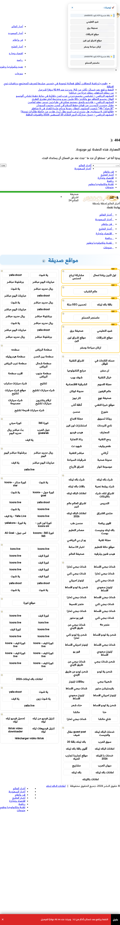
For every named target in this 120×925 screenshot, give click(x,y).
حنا (104, 712)
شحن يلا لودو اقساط (76, 587)
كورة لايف (43, 555)
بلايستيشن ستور (104, 688)
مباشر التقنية (76, 452)
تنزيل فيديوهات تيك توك (43, 730)
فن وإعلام (18, 40)
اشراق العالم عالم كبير (76, 505)
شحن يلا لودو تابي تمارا (76, 636)
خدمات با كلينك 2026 (104, 757)
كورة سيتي (15, 422)
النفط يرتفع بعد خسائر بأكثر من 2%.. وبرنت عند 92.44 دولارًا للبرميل (76, 89)
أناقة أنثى (76, 404)
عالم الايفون (104, 391)
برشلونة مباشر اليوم (15, 452)
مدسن (76, 411)
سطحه (15, 349)
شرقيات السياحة (76, 459)
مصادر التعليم (76, 530)
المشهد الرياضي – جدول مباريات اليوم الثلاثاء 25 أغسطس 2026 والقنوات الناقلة (70, 114)
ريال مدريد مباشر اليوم (43, 454)
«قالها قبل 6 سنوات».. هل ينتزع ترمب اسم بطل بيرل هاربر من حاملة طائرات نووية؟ (67, 111)
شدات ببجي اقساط (104, 566)
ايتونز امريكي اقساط (76, 644)
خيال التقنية (104, 377)
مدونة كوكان (77, 391)
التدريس (104, 503)
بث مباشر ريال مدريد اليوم (15, 431)
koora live (15, 502)
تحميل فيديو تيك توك (15, 720)
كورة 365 (43, 422)
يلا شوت (43, 274)
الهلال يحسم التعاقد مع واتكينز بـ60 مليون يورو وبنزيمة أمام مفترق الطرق (73, 99)
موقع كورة (29, 602)
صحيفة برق (76, 330)
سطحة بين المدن (43, 356)
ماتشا (76, 712)
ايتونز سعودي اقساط (104, 589)
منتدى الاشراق (105, 513)
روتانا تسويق (104, 418)
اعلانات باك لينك (105, 772)
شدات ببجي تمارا (76, 566)
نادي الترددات (104, 425)
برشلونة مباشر (15, 281)
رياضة (20, 60)
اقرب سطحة (15, 373)
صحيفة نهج (104, 398)
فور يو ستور (76, 617)
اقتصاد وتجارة (16, 53)
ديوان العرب (104, 765)
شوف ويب (76, 377)
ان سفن (104, 370)
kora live (15, 548)
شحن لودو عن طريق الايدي (76, 673)
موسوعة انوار (104, 466)
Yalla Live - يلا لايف (15, 516)
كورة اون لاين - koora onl (43, 524)
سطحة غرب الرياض (15, 363)
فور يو (76, 651)
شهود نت (76, 446)
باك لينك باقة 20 (76, 741)
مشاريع (76, 765)
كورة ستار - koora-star (15, 484)
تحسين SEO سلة (76, 304)
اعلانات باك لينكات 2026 (29, 679)
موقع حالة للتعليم (105, 546)
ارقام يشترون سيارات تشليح (43, 402)
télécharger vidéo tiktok (29, 738)
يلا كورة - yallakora (15, 522)
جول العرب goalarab (43, 431)
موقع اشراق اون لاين (77, 339)
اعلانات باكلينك (90, 779)
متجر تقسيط (76, 604)
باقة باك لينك (104, 304)
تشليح (43, 383)
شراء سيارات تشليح (43, 390)
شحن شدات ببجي (104, 661)
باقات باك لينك (76, 486)
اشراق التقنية (76, 360)
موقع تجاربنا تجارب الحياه (76, 757)
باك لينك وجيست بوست (105, 531)
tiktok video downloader (15, 730)
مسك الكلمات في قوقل (105, 362)
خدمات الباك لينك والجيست (105, 733)
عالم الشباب (90, 291)
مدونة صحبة (104, 459)
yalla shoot (15, 274)
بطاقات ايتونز (76, 681)
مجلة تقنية (104, 540)
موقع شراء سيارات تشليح (15, 392)
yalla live (29, 469)
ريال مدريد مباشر (43, 288)
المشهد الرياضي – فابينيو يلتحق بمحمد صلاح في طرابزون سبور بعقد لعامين (71, 102)
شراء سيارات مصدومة (15, 402)
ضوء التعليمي (104, 330)
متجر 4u (105, 624)
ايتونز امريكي (76, 580)
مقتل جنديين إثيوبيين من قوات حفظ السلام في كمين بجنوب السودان (75, 105)
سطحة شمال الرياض (43, 365)
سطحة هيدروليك (15, 356)
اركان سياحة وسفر (90, 347)
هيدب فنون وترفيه (104, 553)
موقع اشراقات (104, 337)
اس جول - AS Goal (15, 532)
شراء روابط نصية (104, 486)
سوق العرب (104, 741)
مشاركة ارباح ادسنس (76, 277)
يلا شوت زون (43, 698)
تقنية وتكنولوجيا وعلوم (11, 66)
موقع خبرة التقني (105, 404)
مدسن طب (76, 523)
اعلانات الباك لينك (76, 493)
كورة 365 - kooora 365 (43, 534)
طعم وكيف (104, 446)
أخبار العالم (17, 26)
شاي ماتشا (104, 718)
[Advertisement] (63, 126)
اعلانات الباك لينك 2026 (76, 515)
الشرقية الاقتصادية (76, 384)
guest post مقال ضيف (76, 733)
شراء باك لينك (105, 479)
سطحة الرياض (43, 349)
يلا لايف (29, 439)
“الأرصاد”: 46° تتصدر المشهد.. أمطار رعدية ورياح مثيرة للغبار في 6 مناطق (72, 108)
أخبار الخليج (17, 46)
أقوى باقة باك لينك (76, 748)
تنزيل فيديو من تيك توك (43, 720)
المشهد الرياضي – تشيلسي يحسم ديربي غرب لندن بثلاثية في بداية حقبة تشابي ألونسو (65, 95)
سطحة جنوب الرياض (43, 375)
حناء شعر (76, 705)
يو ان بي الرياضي (76, 540)
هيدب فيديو (76, 432)
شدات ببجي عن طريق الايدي (76, 626)
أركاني (104, 452)
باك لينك (76, 772)
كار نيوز (76, 398)
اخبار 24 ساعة (76, 546)
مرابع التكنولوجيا (76, 370)
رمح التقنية (104, 439)
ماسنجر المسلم (91, 317)
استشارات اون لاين (76, 425)
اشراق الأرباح (76, 466)
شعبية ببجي (105, 681)
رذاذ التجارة (76, 439)
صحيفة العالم (76, 553)
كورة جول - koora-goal (43, 494)
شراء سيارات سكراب (15, 383)
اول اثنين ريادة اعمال (104, 275)
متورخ (104, 411)
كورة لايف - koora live (43, 644)
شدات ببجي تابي (76, 573)
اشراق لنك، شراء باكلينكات (104, 495)
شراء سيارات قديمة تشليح (29, 410)
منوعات (19, 73)
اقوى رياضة (104, 523)
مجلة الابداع (76, 418)
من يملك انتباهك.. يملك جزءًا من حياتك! (91, 92)
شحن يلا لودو (104, 671)
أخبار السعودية (15, 33)
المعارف (104, 432)
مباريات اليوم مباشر (43, 281)
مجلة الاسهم (105, 384)
